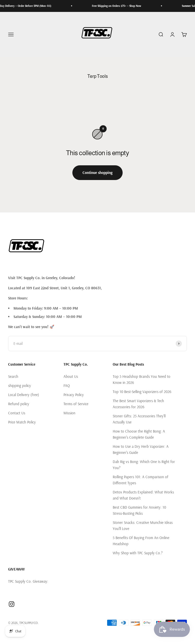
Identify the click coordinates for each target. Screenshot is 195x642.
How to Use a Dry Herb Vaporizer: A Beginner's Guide (141, 449)
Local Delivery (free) (23, 394)
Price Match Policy (22, 422)
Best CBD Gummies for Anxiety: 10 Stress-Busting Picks (139, 510)
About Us (70, 376)
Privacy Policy (73, 394)
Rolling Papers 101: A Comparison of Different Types (140, 479)
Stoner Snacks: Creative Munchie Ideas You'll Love (143, 525)
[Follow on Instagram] (11, 604)
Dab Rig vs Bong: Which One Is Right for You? (144, 464)
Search (13, 376)
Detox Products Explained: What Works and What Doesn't (143, 495)
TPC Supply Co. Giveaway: (28, 581)
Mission (69, 413)
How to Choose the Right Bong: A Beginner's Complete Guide (139, 434)
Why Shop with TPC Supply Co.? (137, 552)
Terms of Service (75, 403)
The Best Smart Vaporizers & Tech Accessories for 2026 (138, 403)
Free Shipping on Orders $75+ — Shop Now (112, 6)
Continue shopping (97, 172)
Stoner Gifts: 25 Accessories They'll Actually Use (139, 419)
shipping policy (19, 385)
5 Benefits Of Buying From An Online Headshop (141, 540)
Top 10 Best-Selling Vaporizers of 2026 (142, 391)
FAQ (66, 385)
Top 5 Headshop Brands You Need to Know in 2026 (141, 379)
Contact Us (16, 413)
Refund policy (18, 403)
